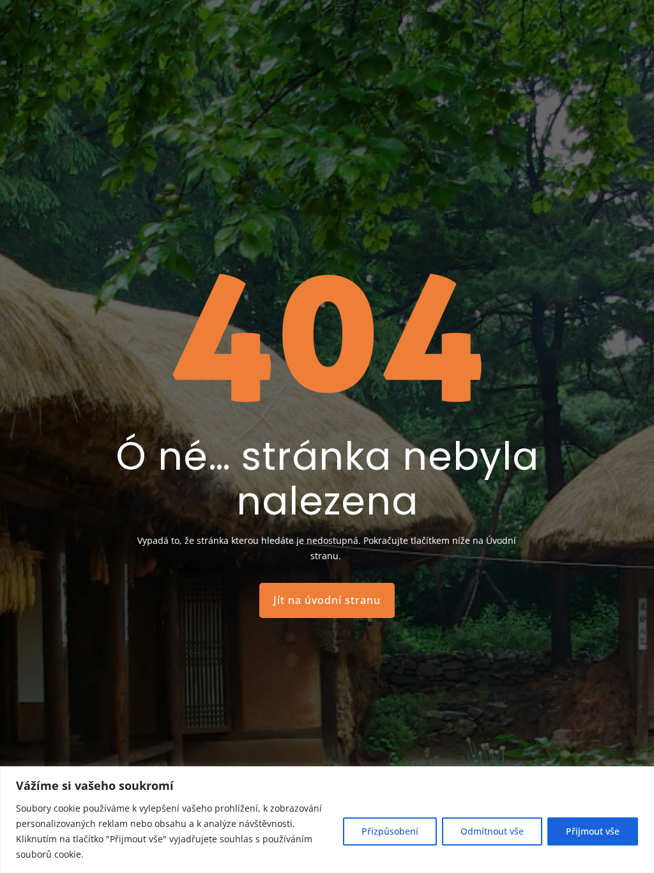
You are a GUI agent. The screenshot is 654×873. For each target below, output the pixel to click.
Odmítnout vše (492, 831)
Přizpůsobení (389, 831)
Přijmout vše (593, 831)
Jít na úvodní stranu (327, 600)
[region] (327, 819)
